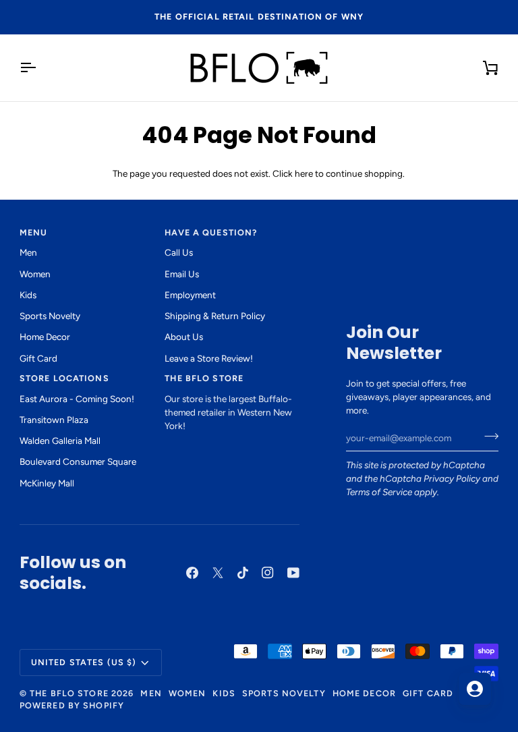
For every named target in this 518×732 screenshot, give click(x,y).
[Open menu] (40, 67)
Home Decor (45, 336)
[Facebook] (192, 573)
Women (35, 274)
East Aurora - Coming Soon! (77, 398)
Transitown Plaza (54, 419)
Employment (190, 294)
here (304, 173)
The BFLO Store (69, 693)
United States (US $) (84, 662)
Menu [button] (34, 232)
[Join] (487, 436)
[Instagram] (268, 573)
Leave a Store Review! (209, 358)
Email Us (182, 274)
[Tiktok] (242, 573)
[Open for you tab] (475, 689)
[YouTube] (293, 573)
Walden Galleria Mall (60, 440)
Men (28, 252)
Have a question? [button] (211, 232)
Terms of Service (379, 491)
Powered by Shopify (72, 705)
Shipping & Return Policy (215, 315)
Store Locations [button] (64, 378)
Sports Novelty (50, 315)
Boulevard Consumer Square (78, 461)
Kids (28, 294)
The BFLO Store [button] (204, 378)
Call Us (179, 252)
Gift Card (38, 358)
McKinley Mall (47, 483)
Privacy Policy (452, 478)
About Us (184, 336)
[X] (218, 573)
